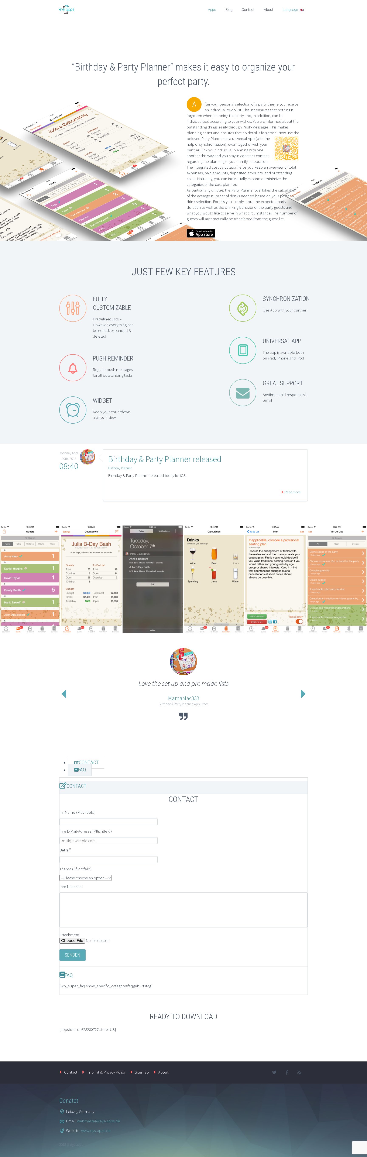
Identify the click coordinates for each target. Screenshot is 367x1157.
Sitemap (142, 1072)
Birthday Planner (120, 468)
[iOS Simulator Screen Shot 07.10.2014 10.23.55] (30, 579)
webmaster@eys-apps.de (98, 1120)
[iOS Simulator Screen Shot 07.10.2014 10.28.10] (214, 579)
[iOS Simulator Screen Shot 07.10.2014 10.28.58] (153, 579)
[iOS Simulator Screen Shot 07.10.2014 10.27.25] (275, 579)
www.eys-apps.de (96, 1130)
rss (299, 1072)
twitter (274, 1072)
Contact (248, 9)
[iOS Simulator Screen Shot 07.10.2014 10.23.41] (91, 579)
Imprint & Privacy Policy (106, 1072)
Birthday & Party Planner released (165, 459)
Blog (228, 9)
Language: (291, 9)
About (268, 9)
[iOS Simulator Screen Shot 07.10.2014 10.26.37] (337, 579)
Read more (292, 492)
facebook (287, 1072)
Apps (212, 9)
